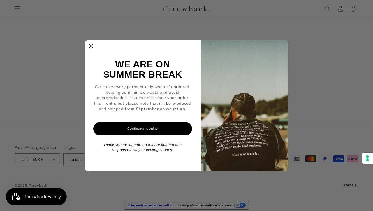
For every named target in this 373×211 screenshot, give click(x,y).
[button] (91, 46)
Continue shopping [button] (142, 128)
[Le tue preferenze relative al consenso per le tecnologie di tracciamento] (367, 158)
